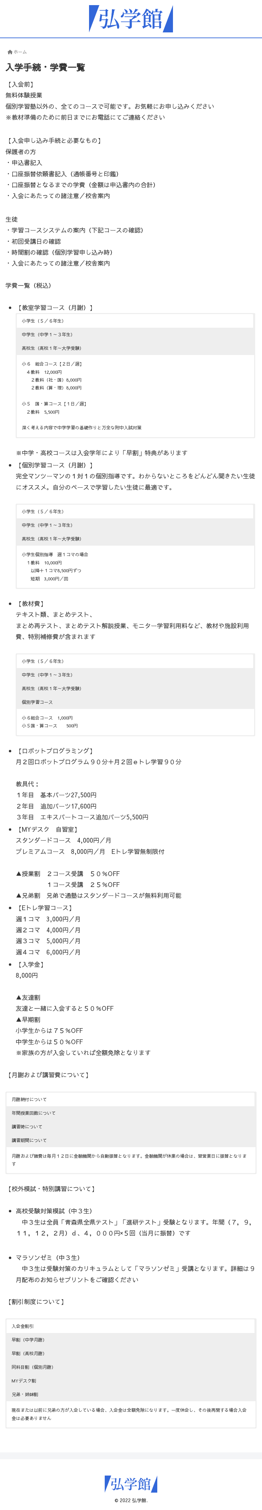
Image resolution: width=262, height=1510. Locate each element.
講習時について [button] (27, 1127)
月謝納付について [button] (29, 1099)
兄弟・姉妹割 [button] (25, 1394)
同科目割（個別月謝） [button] (34, 1367)
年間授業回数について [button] (34, 1113)
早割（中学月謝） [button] (29, 1340)
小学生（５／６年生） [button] (44, 321)
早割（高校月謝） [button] (29, 1353)
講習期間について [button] (29, 1140)
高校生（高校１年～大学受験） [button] (53, 348)
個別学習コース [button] (37, 702)
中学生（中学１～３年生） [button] (48, 334)
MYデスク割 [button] (24, 1381)
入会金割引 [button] (23, 1326)
